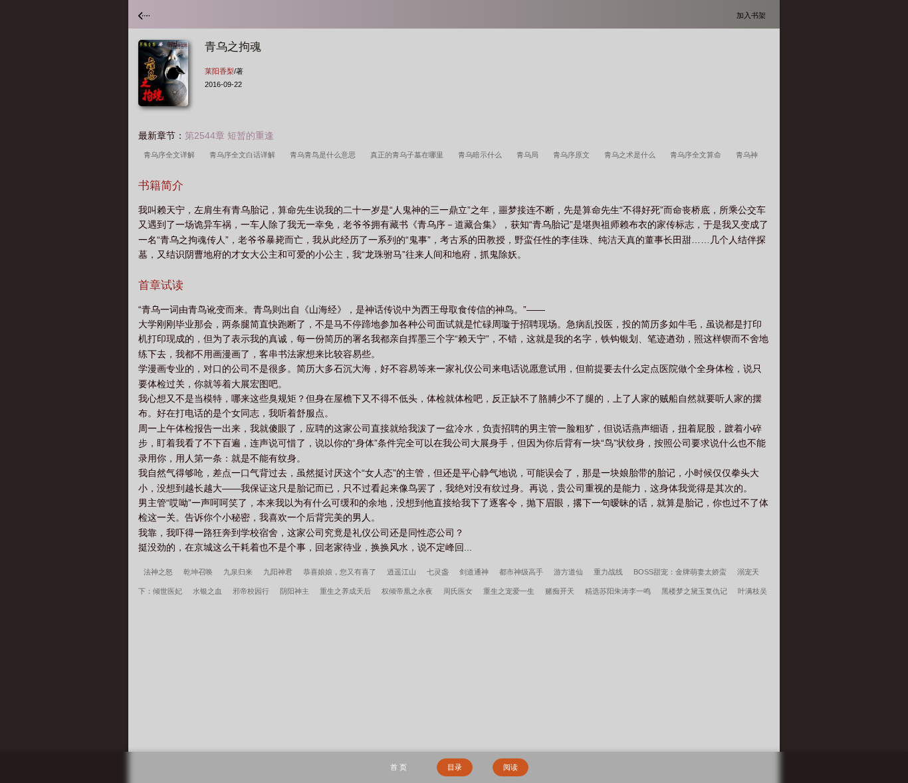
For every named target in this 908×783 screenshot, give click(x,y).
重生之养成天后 (345, 591)
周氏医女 (458, 591)
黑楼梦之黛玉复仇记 (694, 591)
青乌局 (529, 155)
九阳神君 (277, 572)
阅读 (510, 767)
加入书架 (753, 15)
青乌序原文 (573, 155)
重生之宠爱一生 (508, 591)
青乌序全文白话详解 (244, 155)
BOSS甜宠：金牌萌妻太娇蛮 (680, 572)
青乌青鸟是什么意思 (325, 155)
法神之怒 (158, 572)
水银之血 (207, 591)
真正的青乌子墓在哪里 (408, 155)
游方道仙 (568, 572)
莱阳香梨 (219, 71)
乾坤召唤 (198, 572)
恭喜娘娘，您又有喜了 (339, 572)
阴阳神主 (294, 591)
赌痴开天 (559, 591)
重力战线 (608, 572)
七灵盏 (438, 572)
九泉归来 (238, 572)
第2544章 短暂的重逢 (229, 135)
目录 (454, 767)
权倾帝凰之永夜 (407, 591)
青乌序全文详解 (171, 155)
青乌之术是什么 (631, 155)
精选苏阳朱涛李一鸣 (618, 591)
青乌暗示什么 (482, 155)
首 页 (398, 767)
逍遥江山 (401, 572)
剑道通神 (474, 572)
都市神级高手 (521, 572)
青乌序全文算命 (697, 155)
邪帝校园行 (251, 591)
